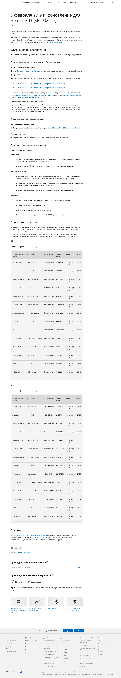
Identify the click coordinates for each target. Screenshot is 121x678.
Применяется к (17, 26)
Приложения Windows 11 (12, 651)
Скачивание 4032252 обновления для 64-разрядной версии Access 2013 (41, 88)
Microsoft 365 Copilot (65, 659)
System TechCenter (40, 537)
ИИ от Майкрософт (65, 640)
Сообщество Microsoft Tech (86, 652)
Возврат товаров (29, 649)
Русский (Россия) (13, 672)
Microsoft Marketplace (85, 656)
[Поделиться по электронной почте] (19, 547)
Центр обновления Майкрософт (31, 71)
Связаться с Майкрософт (47, 674)
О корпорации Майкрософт (104, 643)
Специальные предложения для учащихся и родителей (51, 662)
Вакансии (100, 640)
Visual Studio (83, 666)
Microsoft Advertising (65, 656)
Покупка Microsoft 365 (70, 2)
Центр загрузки (29, 643)
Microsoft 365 (36, 2)
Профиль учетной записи (31, 640)
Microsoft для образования (49, 640)
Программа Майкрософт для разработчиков (86, 641)
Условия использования (74, 674)
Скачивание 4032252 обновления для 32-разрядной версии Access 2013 (41, 84)
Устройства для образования (50, 643)
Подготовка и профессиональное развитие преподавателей (51, 658)
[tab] (18, 581)
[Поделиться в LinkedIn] (15, 547)
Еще (58, 2)
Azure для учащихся (48, 666)
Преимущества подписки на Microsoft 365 (18, 610)
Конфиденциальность (60, 674)
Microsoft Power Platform (85, 659)
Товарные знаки (86, 674)
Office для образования (49, 654)
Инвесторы (100, 654)
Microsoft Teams (64, 662)
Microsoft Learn (83, 645)
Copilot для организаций (12, 640)
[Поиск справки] (108, 2)
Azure (61, 646)
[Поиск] (79, 567)
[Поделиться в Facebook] (12, 547)
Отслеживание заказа (30, 652)
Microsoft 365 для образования (50, 651)
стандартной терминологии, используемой (34, 535)
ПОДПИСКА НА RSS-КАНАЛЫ (21, 552)
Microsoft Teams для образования (48, 647)
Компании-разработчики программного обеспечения (86, 662)
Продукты (50, 2)
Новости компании (102, 646)
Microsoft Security (54, 608)
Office (43, 2)
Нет (79, 631)
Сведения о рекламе (97, 674)
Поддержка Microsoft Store (31, 646)
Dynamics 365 (63, 649)
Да (68, 631)
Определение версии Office (51, 42)
